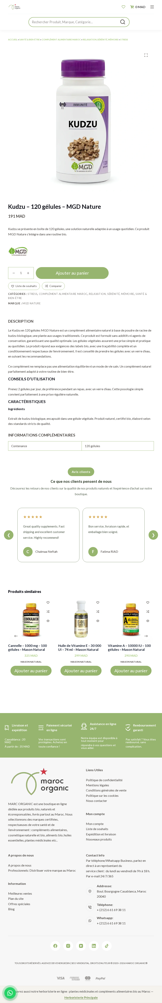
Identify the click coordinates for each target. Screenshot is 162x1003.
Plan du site (16, 898)
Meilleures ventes (20, 893)
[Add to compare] (48, 611)
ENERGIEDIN (63, 963)
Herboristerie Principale (81, 997)
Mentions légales (97, 785)
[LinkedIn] (94, 946)
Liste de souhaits (97, 829)
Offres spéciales (19, 904)
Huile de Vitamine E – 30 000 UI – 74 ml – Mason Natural (79, 648)
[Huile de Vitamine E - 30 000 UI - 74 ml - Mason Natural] (81, 619)
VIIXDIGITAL (82, 963)
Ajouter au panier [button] (31, 670)
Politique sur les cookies (102, 795)
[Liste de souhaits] (123, 7)
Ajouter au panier (72, 273)
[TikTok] (107, 946)
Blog (11, 909)
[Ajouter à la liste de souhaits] (48, 602)
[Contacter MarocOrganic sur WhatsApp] (10, 993)
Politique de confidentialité (104, 780)
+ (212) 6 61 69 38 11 (111, 910)
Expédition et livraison (101, 834)
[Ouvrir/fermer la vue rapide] (48, 621)
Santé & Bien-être (29, 39)
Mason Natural (31, 661)
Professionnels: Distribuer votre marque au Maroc (42, 870)
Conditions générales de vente (106, 790)
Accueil (12, 39)
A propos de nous (19, 865)
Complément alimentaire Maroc (61, 39)
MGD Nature (32, 303)
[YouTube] (81, 946)
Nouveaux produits (99, 839)
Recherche (122, 21)
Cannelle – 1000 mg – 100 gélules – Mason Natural (27, 648)
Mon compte (95, 824)
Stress (124, 39)
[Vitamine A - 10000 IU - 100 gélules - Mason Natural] (131, 619)
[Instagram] (68, 946)
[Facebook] (55, 946)
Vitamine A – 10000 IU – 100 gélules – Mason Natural (129, 648)
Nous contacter (96, 800)
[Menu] (152, 7)
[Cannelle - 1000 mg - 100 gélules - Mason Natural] (31, 619)
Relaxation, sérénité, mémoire (100, 39)
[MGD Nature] (18, 251)
